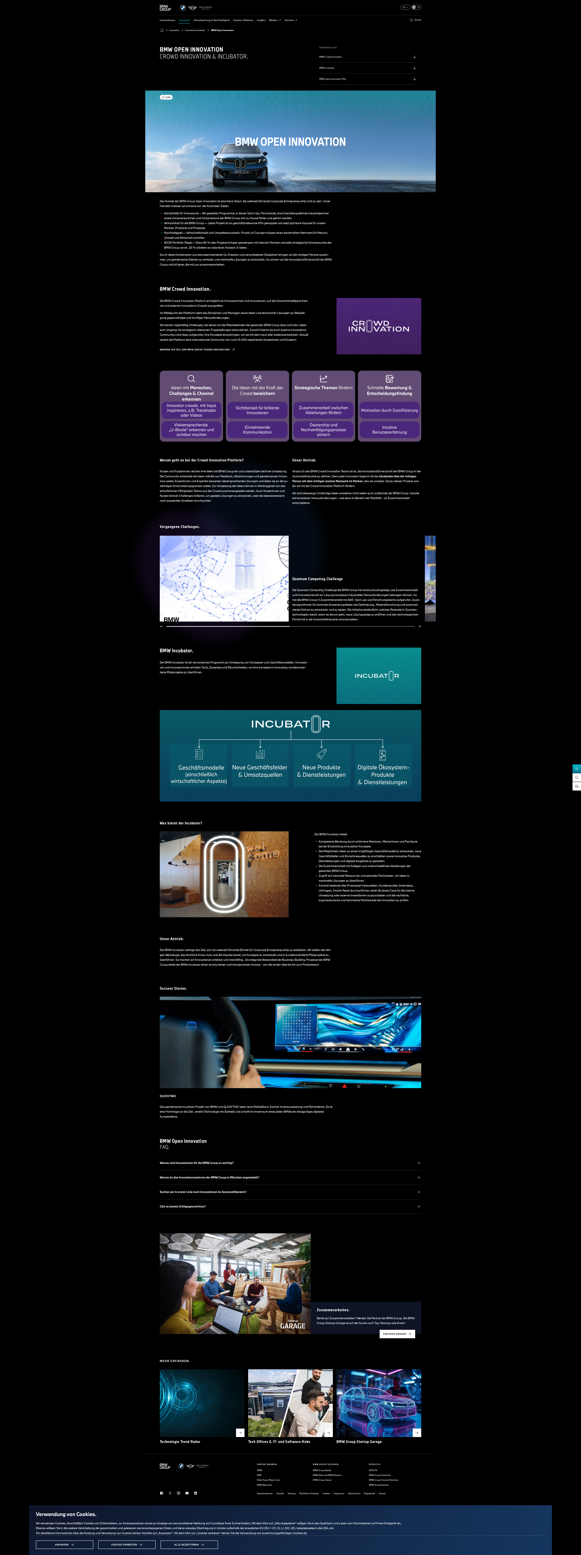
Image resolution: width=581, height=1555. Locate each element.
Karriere (289, 20)
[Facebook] (161, 1493)
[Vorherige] (161, 626)
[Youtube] (187, 1493)
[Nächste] (419, 626)
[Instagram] (178, 1493)
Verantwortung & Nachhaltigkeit (212, 20)
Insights (261, 20)
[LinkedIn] (195, 1493)
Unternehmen (167, 20)
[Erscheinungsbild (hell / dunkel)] (416, 7)
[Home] (162, 30)
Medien (273, 20)
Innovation (184, 20)
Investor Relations (243, 20)
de (404, 7)
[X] (170, 1493)
